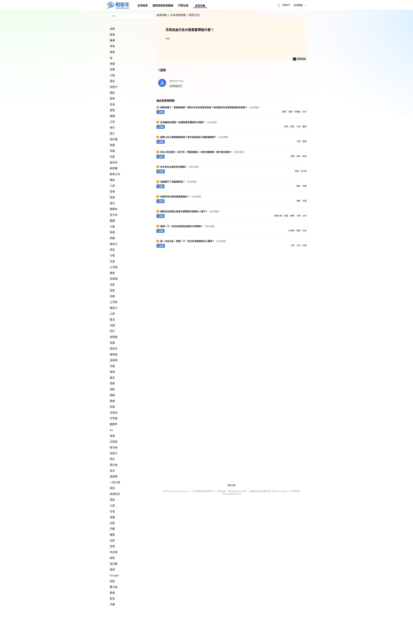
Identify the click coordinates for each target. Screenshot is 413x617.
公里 (112, 505)
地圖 (112, 150)
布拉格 (113, 552)
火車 (112, 313)
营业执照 (221, 491)
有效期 (291, 230)
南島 (112, 435)
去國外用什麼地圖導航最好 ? (180, 196)
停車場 (113, 278)
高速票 (113, 476)
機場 (112, 40)
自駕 (112, 28)
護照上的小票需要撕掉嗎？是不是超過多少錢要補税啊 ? (194, 137)
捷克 (112, 377)
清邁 (112, 517)
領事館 (297, 111)
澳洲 (112, 488)
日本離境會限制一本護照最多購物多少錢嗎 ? (188, 122)
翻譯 (112, 220)
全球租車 (142, 5)
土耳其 (113, 302)
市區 (112, 284)
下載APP (286, 5)
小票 (298, 141)
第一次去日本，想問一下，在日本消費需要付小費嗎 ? (193, 241)
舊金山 (113, 244)
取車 (112, 98)
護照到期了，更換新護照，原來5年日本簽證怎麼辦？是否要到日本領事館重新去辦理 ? (209, 107)
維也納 (113, 447)
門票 (112, 528)
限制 (286, 126)
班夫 (112, 470)
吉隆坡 (113, 441)
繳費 (292, 215)
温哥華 (113, 360)
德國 (112, 116)
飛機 (112, 238)
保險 (112, 290)
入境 (112, 185)
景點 (112, 389)
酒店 (112, 81)
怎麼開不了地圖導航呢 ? (178, 181)
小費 (292, 245)
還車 (112, 52)
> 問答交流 (192, 15)
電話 (112, 180)
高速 (112, 63)
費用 (112, 273)
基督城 (113, 354)
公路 (112, 75)
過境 (112, 371)
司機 (292, 156)
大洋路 (113, 267)
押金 (112, 249)
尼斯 (112, 540)
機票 (112, 534)
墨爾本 (113, 209)
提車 (112, 191)
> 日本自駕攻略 (177, 15)
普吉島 (113, 464)
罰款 (112, 499)
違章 (112, 569)
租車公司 (115, 174)
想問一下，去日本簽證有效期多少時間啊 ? (187, 226)
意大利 (113, 214)
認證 (112, 406)
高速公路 (278, 215)
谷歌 (112, 523)
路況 (112, 319)
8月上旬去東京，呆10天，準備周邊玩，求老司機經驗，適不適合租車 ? (201, 152)
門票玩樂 (183, 5)
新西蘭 (113, 168)
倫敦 (112, 557)
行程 (112, 255)
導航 (112, 92)
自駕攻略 (200, 5)
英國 (112, 342)
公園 (112, 226)
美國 (112, 145)
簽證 (112, 197)
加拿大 (113, 453)
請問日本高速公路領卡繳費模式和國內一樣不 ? (189, 211)
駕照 (112, 110)
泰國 (112, 232)
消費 (305, 245)
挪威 (112, 401)
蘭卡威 (113, 587)
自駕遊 (113, 337)
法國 (112, 325)
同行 (112, 331)
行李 (112, 121)
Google (114, 575)
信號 (112, 546)
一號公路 (115, 482)
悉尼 (112, 459)
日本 (305, 111)
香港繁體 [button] (298, 5)
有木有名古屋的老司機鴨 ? (179, 166)
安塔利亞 (115, 494)
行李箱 (113, 418)
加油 (112, 104)
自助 (112, 581)
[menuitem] (283, 4)
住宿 (112, 511)
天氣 (112, 156)
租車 (112, 34)
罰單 (112, 383)
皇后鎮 (113, 563)
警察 (112, 592)
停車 (112, 46)
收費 (112, 69)
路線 (112, 395)
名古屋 (304, 171)
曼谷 (112, 203)
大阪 (167, 38)
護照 (284, 111)
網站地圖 (231, 485)
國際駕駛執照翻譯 (163, 5)
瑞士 (112, 133)
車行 (112, 127)
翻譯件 (113, 424)
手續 (112, 604)
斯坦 (112, 598)
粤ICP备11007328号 (237, 491)
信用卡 (113, 87)
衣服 (112, 366)
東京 (298, 156)
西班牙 (113, 348)
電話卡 (113, 307)
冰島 (112, 261)
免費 (112, 296)
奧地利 (113, 162)
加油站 (113, 412)
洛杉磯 (113, 139)
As (111, 430)
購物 (305, 126)
